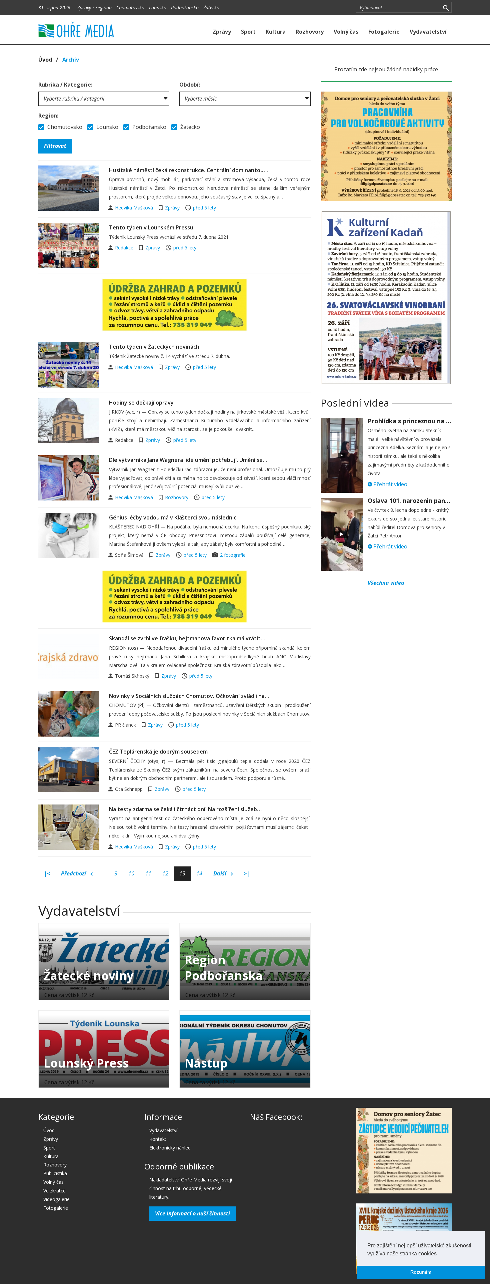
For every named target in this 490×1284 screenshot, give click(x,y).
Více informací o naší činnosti (192, 1213)
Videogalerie (56, 1199)
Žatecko (211, 7)
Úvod (45, 59)
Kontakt (157, 1139)
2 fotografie (233, 555)
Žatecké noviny (89, 975)
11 (148, 873)
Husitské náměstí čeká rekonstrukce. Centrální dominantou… (188, 170)
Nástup (206, 1063)
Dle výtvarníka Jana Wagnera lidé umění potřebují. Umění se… (188, 460)
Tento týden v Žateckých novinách (154, 346)
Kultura (276, 31)
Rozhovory (310, 31)
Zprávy (222, 31)
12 (165, 873)
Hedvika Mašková (134, 207)
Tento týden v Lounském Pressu (151, 227)
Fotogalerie (384, 31)
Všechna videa (386, 582)
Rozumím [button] (420, 1272)
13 (182, 873)
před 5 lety (204, 207)
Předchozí (74, 873)
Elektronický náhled (170, 1147)
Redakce (125, 247)
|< (47, 873)
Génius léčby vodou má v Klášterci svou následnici (173, 517)
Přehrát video (389, 484)
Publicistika (55, 1173)
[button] (439, 1254)
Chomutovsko (130, 7)
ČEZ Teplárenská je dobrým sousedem (158, 751)
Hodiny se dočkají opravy (141, 402)
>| (247, 873)
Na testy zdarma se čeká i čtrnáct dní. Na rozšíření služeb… (185, 809)
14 (199, 873)
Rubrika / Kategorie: (65, 84)
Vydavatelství (428, 31)
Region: (48, 115)
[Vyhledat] (445, 7)
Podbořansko (185, 7)
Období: (189, 84)
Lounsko (157, 7)
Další (220, 873)
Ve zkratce (54, 1190)
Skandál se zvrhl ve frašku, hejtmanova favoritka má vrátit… (187, 638)
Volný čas (346, 31)
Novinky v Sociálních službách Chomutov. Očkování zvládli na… (189, 696)
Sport (248, 31)
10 (131, 873)
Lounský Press (86, 1063)
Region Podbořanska (224, 967)
